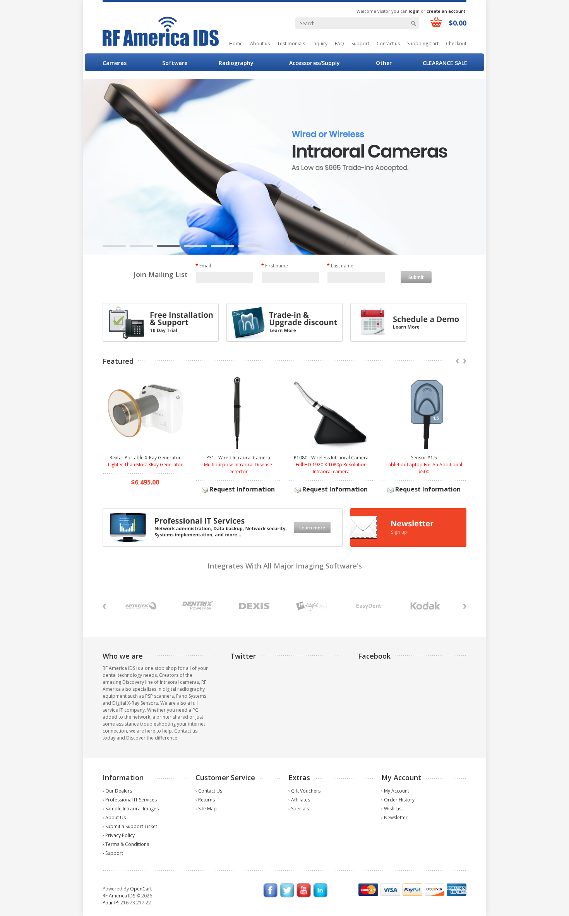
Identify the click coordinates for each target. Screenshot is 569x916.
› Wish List (392, 808)
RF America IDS (119, 895)
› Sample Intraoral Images (131, 808)
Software (174, 63)
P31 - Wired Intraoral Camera (238, 457)
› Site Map (206, 808)
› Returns (205, 799)
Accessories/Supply (314, 63)
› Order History (398, 799)
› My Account (395, 791)
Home (236, 43)
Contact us (388, 43)
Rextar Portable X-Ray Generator (145, 457)
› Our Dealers (117, 791)
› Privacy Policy (119, 835)
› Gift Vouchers (304, 791)
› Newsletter (394, 817)
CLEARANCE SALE (445, 63)
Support (360, 43)
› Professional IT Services (130, 799)
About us (260, 43)
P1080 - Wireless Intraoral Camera (331, 457)
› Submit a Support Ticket (130, 826)
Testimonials (291, 43)
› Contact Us (208, 791)
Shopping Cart (423, 43)
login (414, 11)
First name (274, 265)
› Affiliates (299, 799)
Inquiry (319, 43)
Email (203, 265)
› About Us (114, 817)
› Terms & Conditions (126, 844)
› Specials (298, 808)
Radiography (236, 63)
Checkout (456, 43)
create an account (446, 11)
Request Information (241, 489)
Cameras (115, 63)
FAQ (339, 43)
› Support (113, 853)
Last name (340, 265)
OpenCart (141, 888)
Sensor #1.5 (424, 457)
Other (384, 63)
